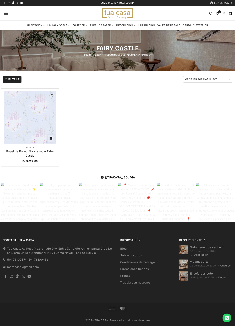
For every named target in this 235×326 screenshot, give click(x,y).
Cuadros (225, 265)
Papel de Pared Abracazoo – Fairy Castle (30, 153)
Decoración (124, 25)
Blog (123, 248)
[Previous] (9, 202)
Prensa (125, 275)
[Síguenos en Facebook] (4, 2)
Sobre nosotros (131, 255)
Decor (222, 277)
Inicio (87, 55)
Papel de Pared (100, 25)
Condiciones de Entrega (137, 262)
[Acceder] (224, 13)
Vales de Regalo (168, 25)
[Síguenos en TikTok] (13, 2)
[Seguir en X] (17, 2)
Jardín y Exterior (195, 25)
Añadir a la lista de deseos (52, 95)
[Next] (224, 202)
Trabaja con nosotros (135, 282)
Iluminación (146, 25)
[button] (6, 13)
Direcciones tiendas (134, 269)
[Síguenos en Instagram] (9, 2)
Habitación (34, 25)
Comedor (79, 25)
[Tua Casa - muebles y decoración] (117, 13)
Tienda (97, 55)
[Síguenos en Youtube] (21, 2)
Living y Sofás (57, 25)
